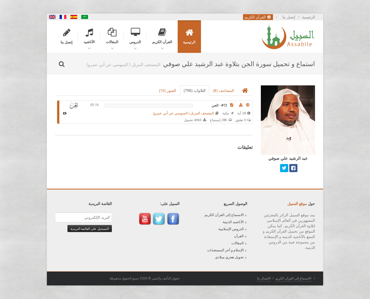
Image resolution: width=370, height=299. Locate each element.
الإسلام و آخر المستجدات (225, 249)
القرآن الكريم (256, 17)
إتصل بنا (289, 17)
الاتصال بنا (264, 278)
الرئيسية (308, 17)
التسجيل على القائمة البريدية (89, 228)
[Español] (74, 17)
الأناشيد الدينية (233, 221)
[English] (52, 17)
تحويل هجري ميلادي (229, 257)
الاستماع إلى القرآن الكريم (224, 214)
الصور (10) (167, 90)
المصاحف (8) (223, 90)
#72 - (219, 105)
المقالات (237, 242)
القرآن (239, 235)
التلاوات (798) (195, 90)
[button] (248, 104)
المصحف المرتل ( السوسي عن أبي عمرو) (183, 113)
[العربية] (84, 17)
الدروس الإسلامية (231, 228)
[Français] (63, 17)
